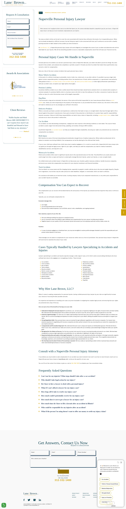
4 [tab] (17, 95)
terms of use (86, 493)
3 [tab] (15, 95)
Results (82, 2)
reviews (74, 497)
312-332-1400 (114, 3)
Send (58, 469)
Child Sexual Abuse (68, 3)
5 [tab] (20, 137)
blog (84, 497)
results (95, 495)
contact (95, 497)
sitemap (95, 493)
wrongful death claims (104, 115)
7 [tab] (22, 95)
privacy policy (75, 493)
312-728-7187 (75, 363)
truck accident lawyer (68, 81)
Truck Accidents (61, 3)
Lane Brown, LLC (45, 47)
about (73, 495)
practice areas (86, 495)
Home (40, 12)
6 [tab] (20, 95)
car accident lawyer (56, 81)
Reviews (88, 2)
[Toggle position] (118, 462)
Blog (94, 2)
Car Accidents (53, 3)
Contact (106, 2)
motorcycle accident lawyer (84, 81)
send (13, 48)
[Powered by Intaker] (113, 505)
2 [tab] (14, 95)
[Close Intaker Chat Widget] (121, 462)
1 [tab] (12, 95)
